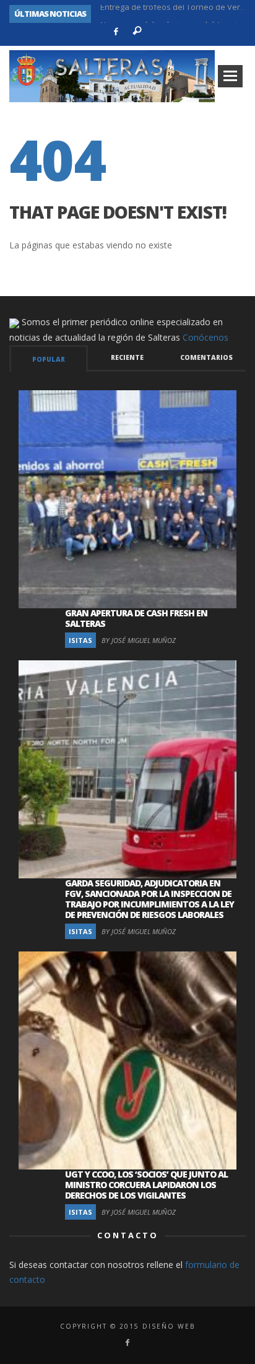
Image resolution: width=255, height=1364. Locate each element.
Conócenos (205, 337)
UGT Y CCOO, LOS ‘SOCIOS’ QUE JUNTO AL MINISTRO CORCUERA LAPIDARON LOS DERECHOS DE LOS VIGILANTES (146, 1184)
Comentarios (206, 357)
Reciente (127, 357)
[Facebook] (116, 32)
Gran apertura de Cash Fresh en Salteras (136, 618)
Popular (48, 359)
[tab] (48, 358)
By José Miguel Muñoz (139, 640)
